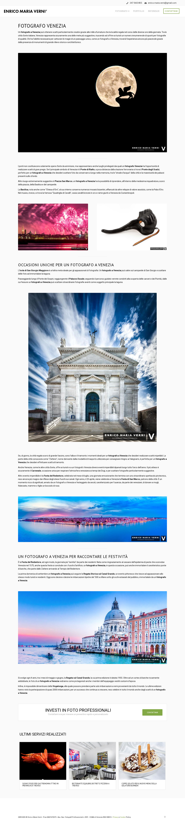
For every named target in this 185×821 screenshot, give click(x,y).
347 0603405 (136, 3)
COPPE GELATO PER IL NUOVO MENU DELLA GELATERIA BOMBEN (139, 784)
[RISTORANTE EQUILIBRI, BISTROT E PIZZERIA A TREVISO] (92, 761)
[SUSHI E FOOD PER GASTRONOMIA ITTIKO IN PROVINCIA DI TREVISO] (43, 761)
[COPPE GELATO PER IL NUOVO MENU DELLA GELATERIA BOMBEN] (142, 761)
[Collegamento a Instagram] (165, 817)
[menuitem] (122, 11)
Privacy (115, 817)
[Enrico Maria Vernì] (25, 11)
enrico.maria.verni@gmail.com (162, 3)
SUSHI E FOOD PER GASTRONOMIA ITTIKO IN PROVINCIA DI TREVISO (40, 784)
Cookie (122, 817)
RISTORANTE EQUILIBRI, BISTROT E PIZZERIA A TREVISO (90, 784)
